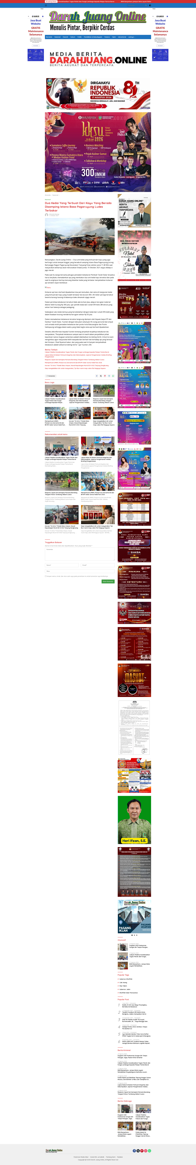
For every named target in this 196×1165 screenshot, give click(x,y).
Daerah (65, 37)
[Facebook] (134, 1151)
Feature (107, 37)
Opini (114, 37)
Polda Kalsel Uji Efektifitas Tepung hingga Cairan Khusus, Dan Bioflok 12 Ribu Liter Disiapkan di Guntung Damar (132, 1)
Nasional (57, 37)
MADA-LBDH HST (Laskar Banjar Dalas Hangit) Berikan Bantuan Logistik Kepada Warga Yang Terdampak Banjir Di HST (136, 1042)
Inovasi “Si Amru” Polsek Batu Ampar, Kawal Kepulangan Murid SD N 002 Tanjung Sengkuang (77, 365)
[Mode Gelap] (150, 5)
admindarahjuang (54, 214)
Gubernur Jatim (125, 989)
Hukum (72, 37)
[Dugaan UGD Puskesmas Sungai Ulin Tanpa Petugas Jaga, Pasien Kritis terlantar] (123, 947)
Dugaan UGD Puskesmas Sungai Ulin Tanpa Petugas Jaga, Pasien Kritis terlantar (138, 946)
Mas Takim (123, 986)
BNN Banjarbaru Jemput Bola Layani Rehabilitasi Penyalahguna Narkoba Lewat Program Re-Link (139, 965)
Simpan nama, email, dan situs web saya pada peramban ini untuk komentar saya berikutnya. (77, 576)
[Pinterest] (142, 1151)
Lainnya (131, 37)
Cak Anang (123, 982)
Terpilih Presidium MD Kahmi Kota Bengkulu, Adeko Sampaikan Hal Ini (134, 1013)
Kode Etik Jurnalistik (97, 1157)
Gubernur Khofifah (126, 979)
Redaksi (120, 1157)
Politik (80, 37)
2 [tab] (134, 935)
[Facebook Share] (96, 375)
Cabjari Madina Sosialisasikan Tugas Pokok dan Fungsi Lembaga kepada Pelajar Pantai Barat (77, 352)
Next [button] (148, 916)
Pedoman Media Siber (81, 1157)
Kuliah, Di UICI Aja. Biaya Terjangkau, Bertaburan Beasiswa (134, 1006)
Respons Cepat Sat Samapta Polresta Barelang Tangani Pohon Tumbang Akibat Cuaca (74, 360)
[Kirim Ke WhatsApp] (113, 375)
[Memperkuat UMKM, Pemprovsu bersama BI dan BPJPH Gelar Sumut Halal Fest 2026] (56, 413)
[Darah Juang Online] (98, 21)
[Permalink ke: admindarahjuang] (46, 215)
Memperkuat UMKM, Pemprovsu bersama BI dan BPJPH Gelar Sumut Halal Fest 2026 (73, 363)
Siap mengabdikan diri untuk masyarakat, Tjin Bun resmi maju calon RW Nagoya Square (75, 368)
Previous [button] (120, 916)
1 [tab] (132, 935)
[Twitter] (138, 1151)
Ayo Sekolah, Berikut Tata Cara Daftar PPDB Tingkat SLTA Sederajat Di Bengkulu (136, 1035)
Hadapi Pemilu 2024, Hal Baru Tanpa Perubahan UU (134, 1028)
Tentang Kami (110, 1157)
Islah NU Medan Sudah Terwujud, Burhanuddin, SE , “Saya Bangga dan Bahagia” (135, 1020)
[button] (146, 5)
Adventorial (122, 37)
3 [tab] (136, 935)
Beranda (49, 37)
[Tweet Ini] (100, 375)
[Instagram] (145, 1151)
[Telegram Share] (109, 375)
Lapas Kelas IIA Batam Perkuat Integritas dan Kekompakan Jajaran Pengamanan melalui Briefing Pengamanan (78, 356)
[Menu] (46, 5)
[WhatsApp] (149, 1151)
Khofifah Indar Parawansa (129, 993)
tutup (42, 9)
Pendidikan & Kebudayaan (93, 37)
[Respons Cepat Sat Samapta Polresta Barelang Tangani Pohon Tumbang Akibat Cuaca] (104, 391)
